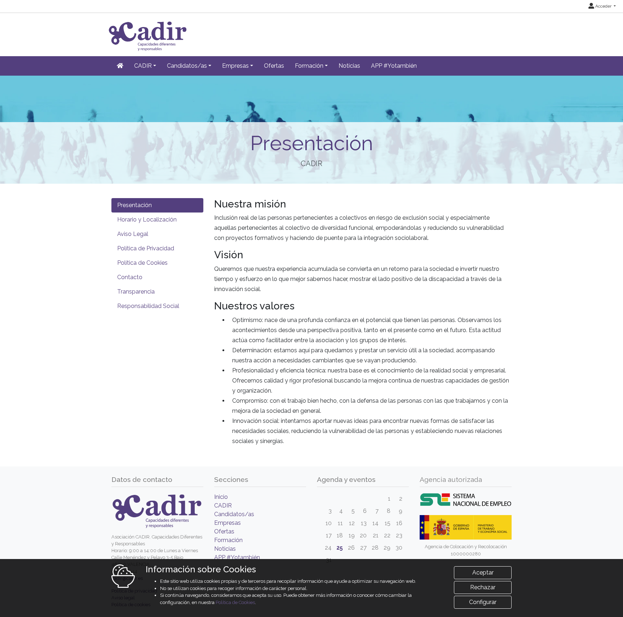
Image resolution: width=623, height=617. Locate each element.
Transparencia (136, 291)
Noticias (349, 65)
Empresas (227, 522)
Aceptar (483, 572)
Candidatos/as (234, 514)
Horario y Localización (147, 219)
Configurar (482, 602)
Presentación (134, 205)
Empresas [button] (235, 65)
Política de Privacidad (145, 248)
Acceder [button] (603, 6)
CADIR (223, 505)
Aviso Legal (132, 234)
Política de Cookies (142, 262)
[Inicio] (120, 66)
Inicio (221, 496)
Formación (228, 540)
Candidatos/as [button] (187, 65)
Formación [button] (309, 65)
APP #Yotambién (394, 65)
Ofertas (274, 65)
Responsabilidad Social (148, 306)
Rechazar (482, 587)
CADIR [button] (143, 65)
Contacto (129, 277)
